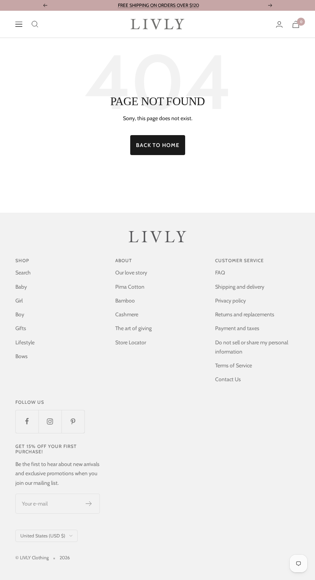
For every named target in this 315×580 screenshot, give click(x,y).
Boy (19, 314)
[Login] (279, 24)
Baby (21, 286)
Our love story (131, 272)
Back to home (157, 145)
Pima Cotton (129, 286)
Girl (19, 300)
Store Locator (130, 342)
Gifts (20, 328)
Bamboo (125, 300)
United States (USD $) (42, 536)
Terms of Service (233, 365)
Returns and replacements (244, 314)
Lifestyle (25, 342)
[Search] (35, 24)
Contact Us (228, 379)
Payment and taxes (237, 328)
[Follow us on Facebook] (26, 421)
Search (23, 272)
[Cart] (296, 24)
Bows (21, 356)
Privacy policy (230, 300)
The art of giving (133, 328)
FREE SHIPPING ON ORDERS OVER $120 (158, 5)
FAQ (220, 272)
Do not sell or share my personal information (251, 347)
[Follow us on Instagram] (49, 421)
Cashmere (126, 314)
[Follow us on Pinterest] (73, 421)
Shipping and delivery (239, 286)
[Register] (89, 503)
